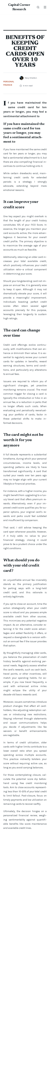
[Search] (38, 7)
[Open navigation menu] (45, 7)
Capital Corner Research (19, 7)
